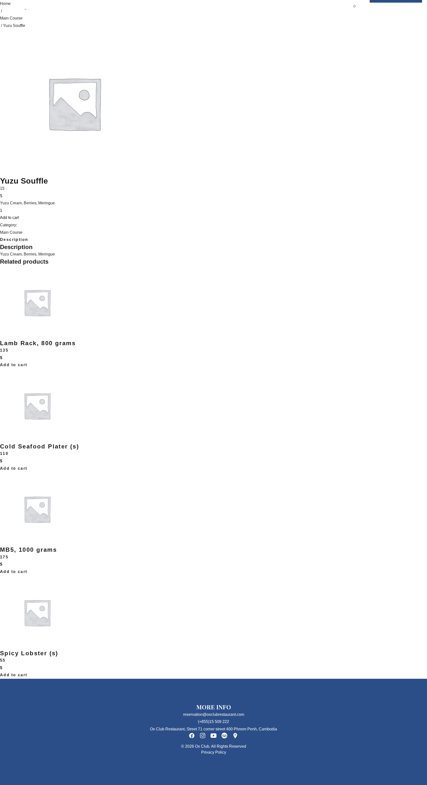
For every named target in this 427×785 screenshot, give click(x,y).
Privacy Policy (213, 752)
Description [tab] (14, 239)
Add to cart (9, 217)
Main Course (11, 18)
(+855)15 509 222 (213, 722)
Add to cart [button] (13, 365)
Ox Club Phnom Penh (25, 6)
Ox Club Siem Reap (70, 6)
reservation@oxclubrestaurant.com (213, 714)
